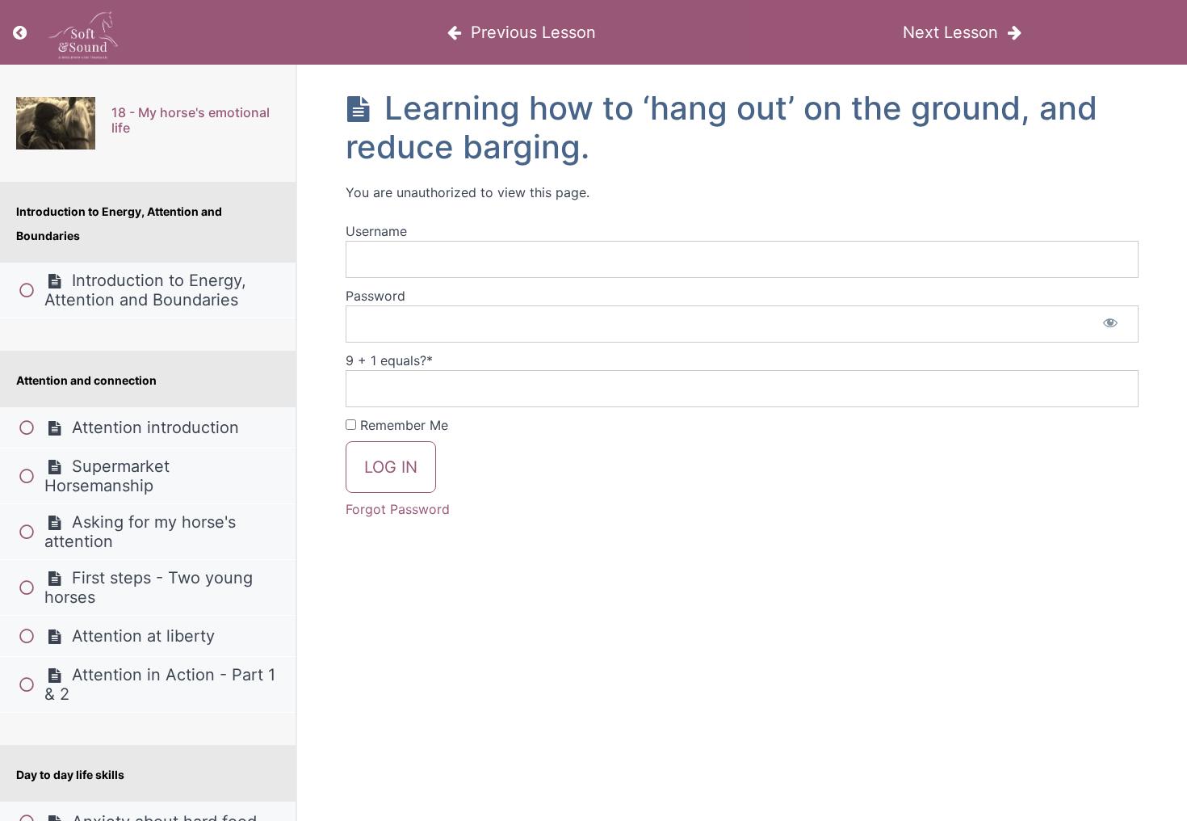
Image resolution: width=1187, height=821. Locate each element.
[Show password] (1110, 324)
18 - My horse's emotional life (190, 120)
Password (375, 296)
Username (376, 231)
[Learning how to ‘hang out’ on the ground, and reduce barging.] (55, 123)
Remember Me (402, 425)
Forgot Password (398, 509)
